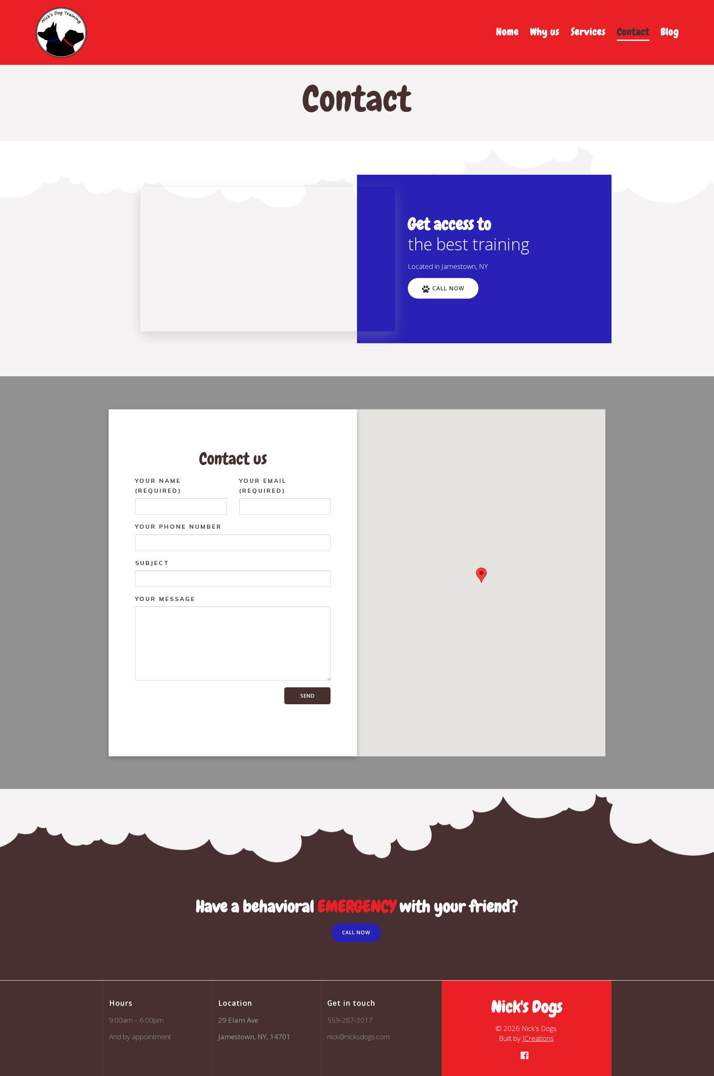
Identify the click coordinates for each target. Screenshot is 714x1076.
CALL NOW (448, 288)
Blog (670, 31)
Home (507, 31)
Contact (633, 31)
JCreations (538, 1038)
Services (588, 31)
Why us (544, 31)
